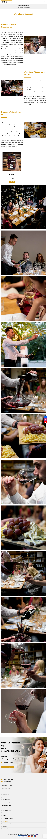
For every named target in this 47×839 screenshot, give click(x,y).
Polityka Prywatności (7, 810)
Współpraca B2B (6, 828)
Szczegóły (11, 181)
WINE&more (13, 834)
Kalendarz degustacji (7, 823)
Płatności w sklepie (6, 797)
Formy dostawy (6, 794)
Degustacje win (6, 821)
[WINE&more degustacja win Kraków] (23, 207)
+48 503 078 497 (8, 762)
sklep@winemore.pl (8, 781)
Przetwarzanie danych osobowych (9, 812)
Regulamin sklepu (6, 799)
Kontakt (4, 815)
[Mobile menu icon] (44, 2)
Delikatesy (5, 826)
